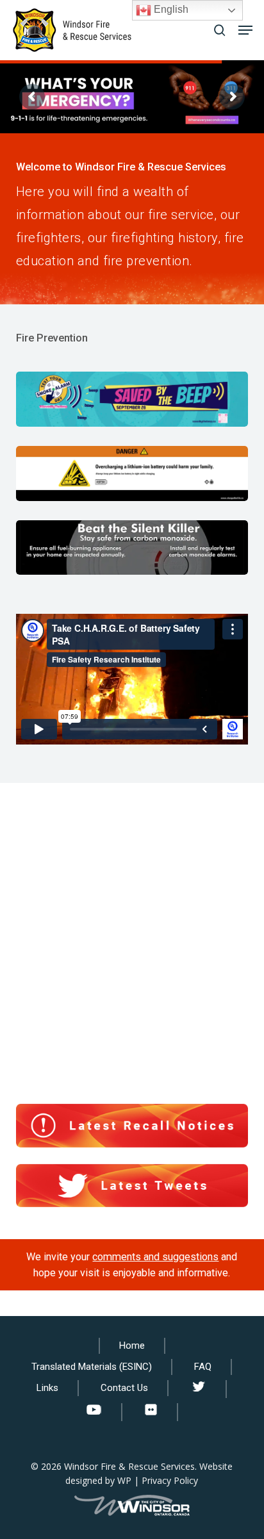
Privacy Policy (170, 1480)
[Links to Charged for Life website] (132, 473)
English (169, 9)
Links (47, 1388)
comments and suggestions (155, 1257)
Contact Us (124, 1388)
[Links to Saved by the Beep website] (132, 399)
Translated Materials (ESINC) (91, 1366)
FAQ (202, 1366)
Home (132, 1345)
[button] (245, 30)
